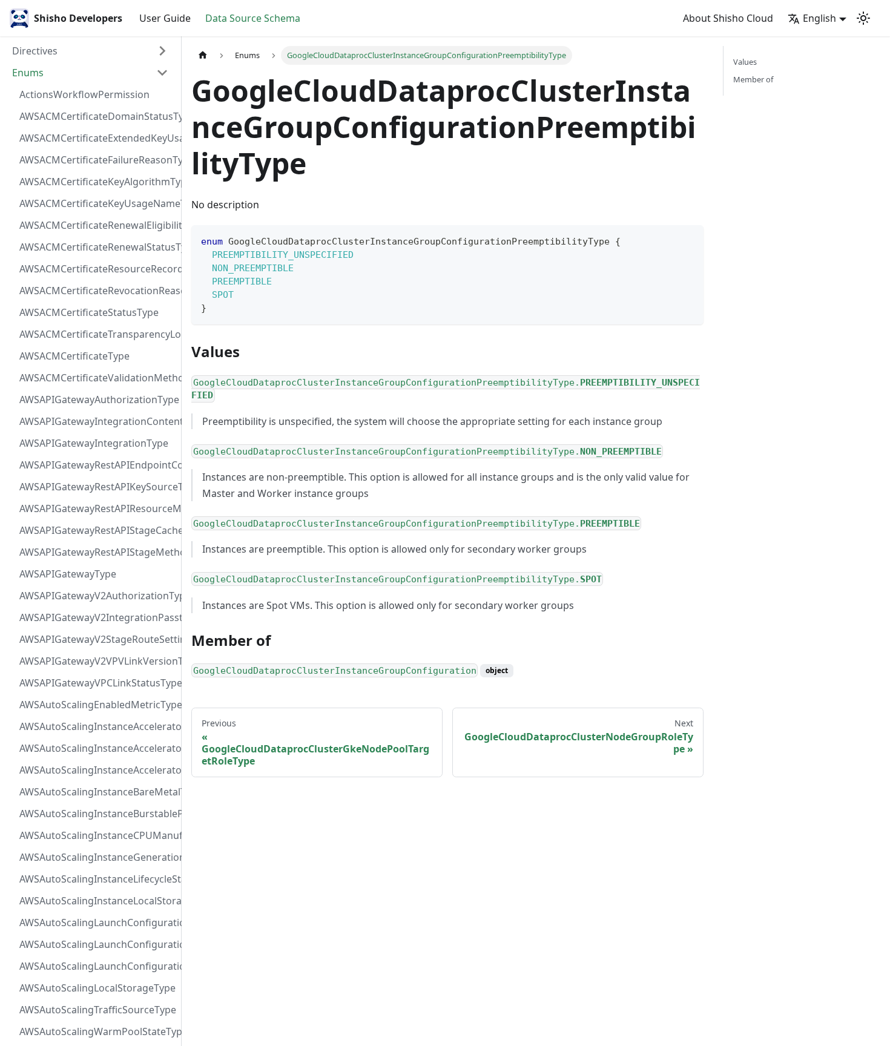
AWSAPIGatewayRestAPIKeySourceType (97, 486)
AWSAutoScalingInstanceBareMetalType (97, 791)
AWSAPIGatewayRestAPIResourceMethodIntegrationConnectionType (97, 508)
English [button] (819, 18)
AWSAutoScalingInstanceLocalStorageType (97, 900)
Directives (35, 51)
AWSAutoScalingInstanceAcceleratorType (97, 770)
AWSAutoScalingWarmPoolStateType (97, 1031)
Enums (28, 72)
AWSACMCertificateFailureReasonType (97, 159)
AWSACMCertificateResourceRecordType (97, 268)
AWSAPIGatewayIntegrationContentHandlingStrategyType (97, 421)
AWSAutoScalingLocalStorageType (97, 988)
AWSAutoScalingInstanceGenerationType (97, 857)
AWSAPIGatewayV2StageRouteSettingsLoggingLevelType (97, 639)
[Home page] (202, 55)
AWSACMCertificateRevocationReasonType (97, 290)
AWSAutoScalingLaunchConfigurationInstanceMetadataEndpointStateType (97, 944)
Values (745, 61)
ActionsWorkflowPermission (84, 94)
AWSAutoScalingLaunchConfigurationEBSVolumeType (97, 922)
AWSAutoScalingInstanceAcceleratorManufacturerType (97, 726)
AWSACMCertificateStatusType (89, 312)
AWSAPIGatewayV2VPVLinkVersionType (97, 661)
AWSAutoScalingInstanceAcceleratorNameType (97, 748)
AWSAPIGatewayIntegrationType (93, 443)
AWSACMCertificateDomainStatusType (97, 116)
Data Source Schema (252, 18)
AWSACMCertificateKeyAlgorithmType (97, 181)
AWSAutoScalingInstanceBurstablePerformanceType (97, 813)
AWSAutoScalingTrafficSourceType (97, 1009)
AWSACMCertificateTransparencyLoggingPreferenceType (97, 334)
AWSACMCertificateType (74, 356)
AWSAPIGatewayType (67, 574)
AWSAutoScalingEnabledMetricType (97, 704)
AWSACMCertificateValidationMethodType (97, 377)
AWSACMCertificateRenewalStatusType (97, 247)
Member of (753, 79)
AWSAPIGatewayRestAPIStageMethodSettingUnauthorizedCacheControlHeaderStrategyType (97, 552)
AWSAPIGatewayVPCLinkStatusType (97, 682)
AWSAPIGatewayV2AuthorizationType (97, 595)
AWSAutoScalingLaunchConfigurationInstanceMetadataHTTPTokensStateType (97, 966)
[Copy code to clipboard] (689, 240)
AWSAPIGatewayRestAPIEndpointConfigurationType (97, 465)
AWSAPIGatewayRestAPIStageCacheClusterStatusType (97, 530)
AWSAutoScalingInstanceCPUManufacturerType (97, 835)
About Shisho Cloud (728, 18)
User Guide (165, 18)
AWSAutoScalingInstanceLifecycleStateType (97, 879)
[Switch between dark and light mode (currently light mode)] (863, 18)
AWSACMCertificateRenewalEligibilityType (97, 225)
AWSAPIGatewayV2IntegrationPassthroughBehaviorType (97, 617)
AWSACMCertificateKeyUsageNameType (97, 203)
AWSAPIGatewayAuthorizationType (97, 399)
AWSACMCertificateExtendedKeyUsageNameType (97, 138)
